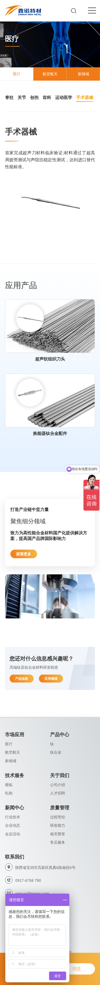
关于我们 (59, 775)
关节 (22, 97)
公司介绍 (57, 785)
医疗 (9, 744)
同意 (77, 968)
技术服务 (14, 775)
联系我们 (14, 856)
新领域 (10, 761)
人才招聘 (57, 793)
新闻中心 (14, 807)
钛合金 (55, 752)
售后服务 (57, 842)
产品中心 (59, 734)
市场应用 (14, 734)
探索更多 (23, 554)
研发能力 (57, 825)
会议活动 (12, 834)
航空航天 (12, 752)
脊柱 (9, 97)
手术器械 (84, 97)
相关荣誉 (57, 834)
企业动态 (12, 825)
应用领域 (51, 678)
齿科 (47, 97)
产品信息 (21, 678)
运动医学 (63, 97)
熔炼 (9, 785)
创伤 (34, 97)
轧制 (9, 793)
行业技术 (12, 817)
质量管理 (59, 807)
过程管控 (57, 817)
